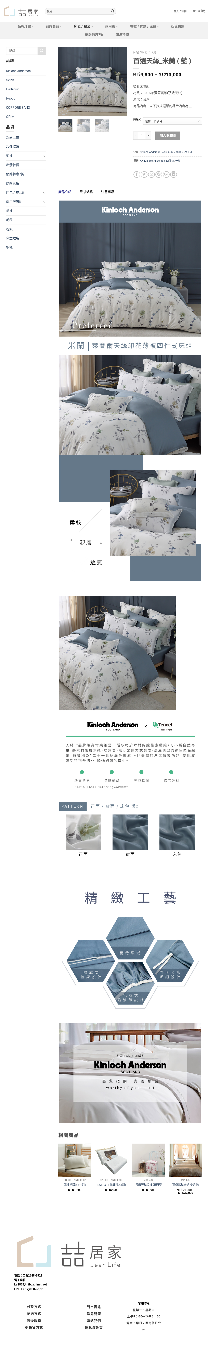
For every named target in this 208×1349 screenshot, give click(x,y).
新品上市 (12, 137)
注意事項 (107, 192)
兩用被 (110, 26)
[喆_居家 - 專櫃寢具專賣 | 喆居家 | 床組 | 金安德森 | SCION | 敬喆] (21, 11)
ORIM (10, 117)
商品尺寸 (137, 121)
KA (141, 160)
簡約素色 (12, 183)
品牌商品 (52, 26)
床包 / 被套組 (15, 192)
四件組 (170, 160)
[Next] (120, 81)
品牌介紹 (24, 26)
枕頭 (9, 229)
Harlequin (12, 89)
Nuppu (10, 98)
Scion (10, 80)
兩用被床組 (14, 202)
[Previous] (64, 81)
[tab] (65, 192)
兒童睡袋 (12, 238)
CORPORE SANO (18, 108)
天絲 (154, 52)
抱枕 (9, 247)
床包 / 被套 (82, 26)
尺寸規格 (86, 192)
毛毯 (9, 220)
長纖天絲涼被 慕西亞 (148, 1185)
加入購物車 (168, 135)
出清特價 (122, 34)
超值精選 (177, 26)
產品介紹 (65, 192)
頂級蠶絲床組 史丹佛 (185, 1185)
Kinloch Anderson (18, 71)
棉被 (9, 211)
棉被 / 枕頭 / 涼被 (143, 26)
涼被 (9, 156)
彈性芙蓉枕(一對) (75, 1185)
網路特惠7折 (94, 34)
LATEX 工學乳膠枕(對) (112, 1185)
